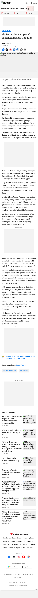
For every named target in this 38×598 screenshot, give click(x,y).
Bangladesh (5, 8)
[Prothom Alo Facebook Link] (10, 557)
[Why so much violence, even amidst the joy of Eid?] (29, 433)
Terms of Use (27, 574)
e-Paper (17, 548)
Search (23, 548)
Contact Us (18, 577)
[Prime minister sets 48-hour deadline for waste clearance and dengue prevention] (29, 502)
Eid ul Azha (24, 370)
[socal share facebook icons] (3, 51)
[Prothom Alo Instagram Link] (19, 557)
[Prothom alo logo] (19, 534)
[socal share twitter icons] (7, 51)
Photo (5, 548)
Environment (6, 544)
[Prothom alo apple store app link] (25, 567)
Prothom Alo (8, 574)
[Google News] (28, 557)
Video (11, 548)
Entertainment (21, 541)
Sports (22, 8)
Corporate (31, 544)
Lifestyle (30, 541)
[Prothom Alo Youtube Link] (24, 557)
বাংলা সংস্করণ (30, 548)
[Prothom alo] (6, 3)
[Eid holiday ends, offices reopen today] (29, 461)
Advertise (17, 574)
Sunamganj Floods (9, 370)
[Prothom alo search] (27, 3)
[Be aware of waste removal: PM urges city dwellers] (29, 473)
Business (6, 541)
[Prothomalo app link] (12, 567)
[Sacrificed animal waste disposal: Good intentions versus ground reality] (29, 420)
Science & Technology (19, 544)
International (14, 8)
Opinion (31, 538)
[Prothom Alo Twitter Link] (14, 557)
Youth (13, 541)
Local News (6, 30)
